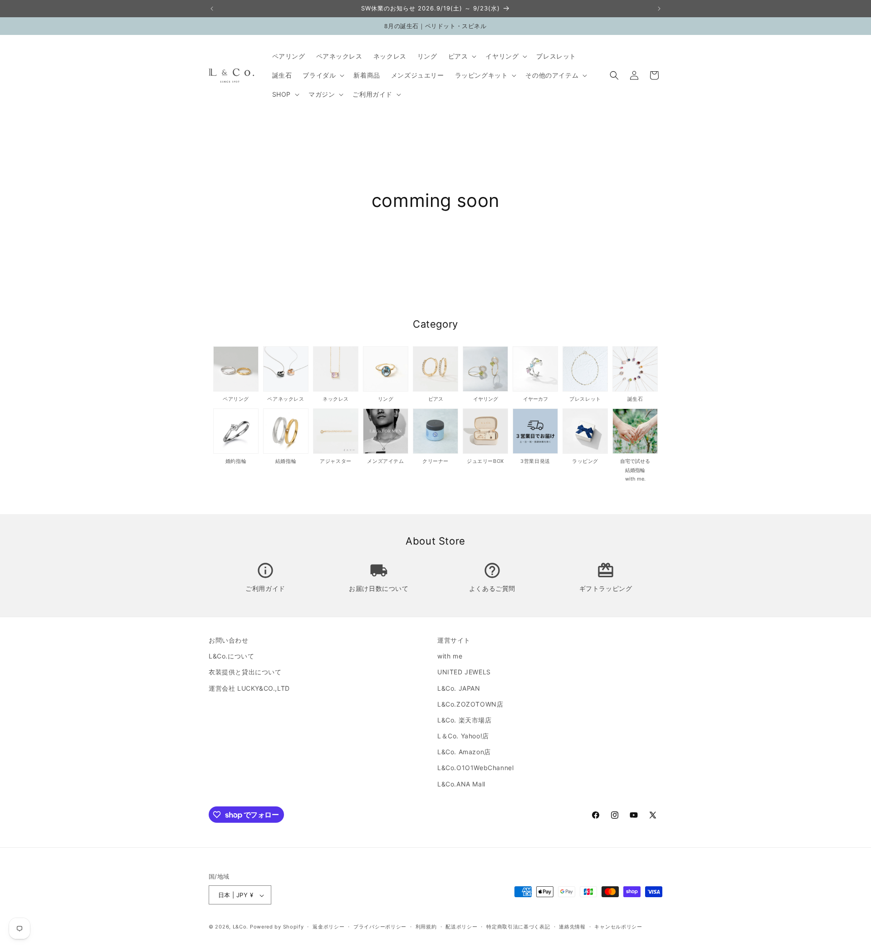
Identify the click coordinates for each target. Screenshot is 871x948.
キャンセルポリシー (618, 926)
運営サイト (453, 640)
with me (449, 656)
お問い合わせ (229, 640)
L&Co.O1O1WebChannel (475, 768)
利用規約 (426, 926)
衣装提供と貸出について (245, 672)
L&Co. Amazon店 (464, 752)
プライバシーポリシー (379, 926)
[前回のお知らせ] (212, 8)
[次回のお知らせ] (659, 8)
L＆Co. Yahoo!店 (463, 736)
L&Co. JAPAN (458, 688)
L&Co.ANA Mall (461, 784)
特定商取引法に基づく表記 (518, 926)
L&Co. (241, 927)
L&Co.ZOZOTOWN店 (470, 704)
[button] (461, 56)
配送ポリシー (461, 926)
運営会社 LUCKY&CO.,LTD (249, 688)
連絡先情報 (572, 926)
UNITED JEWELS (464, 672)
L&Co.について (231, 656)
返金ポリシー (328, 926)
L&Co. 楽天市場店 (464, 720)
